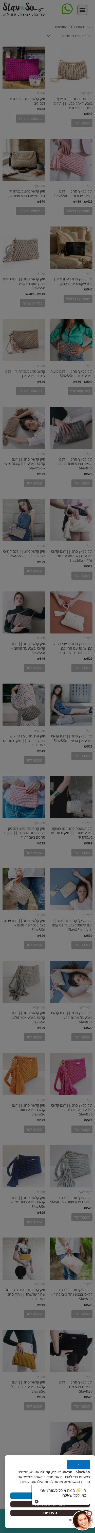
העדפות (50, 1513)
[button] (82, 1520)
